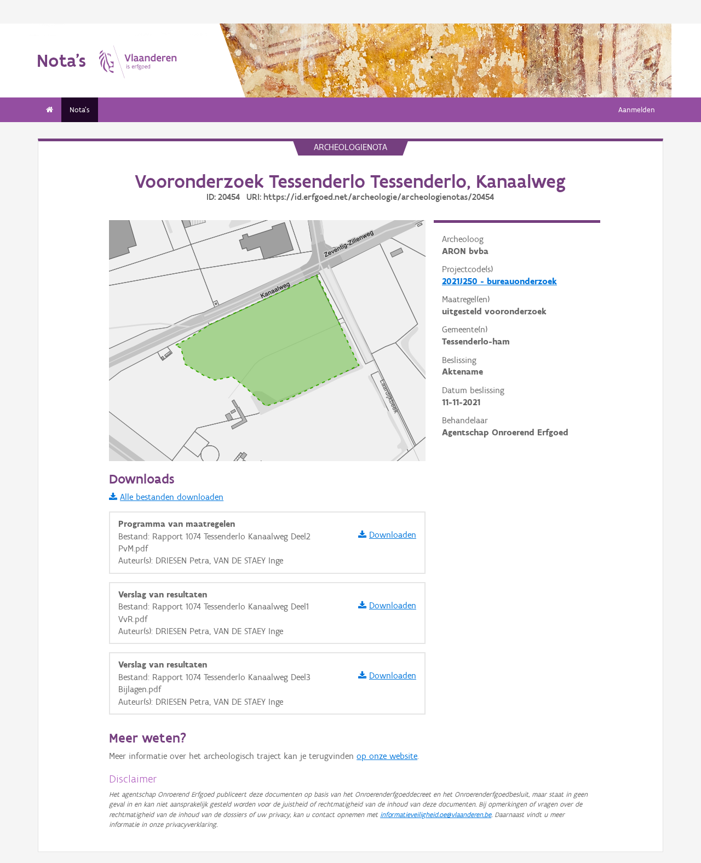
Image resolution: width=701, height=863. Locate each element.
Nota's (80, 109)
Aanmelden (636, 109)
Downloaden (392, 535)
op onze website (387, 756)
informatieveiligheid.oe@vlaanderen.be (435, 814)
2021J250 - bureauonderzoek (499, 281)
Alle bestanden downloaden (171, 497)
